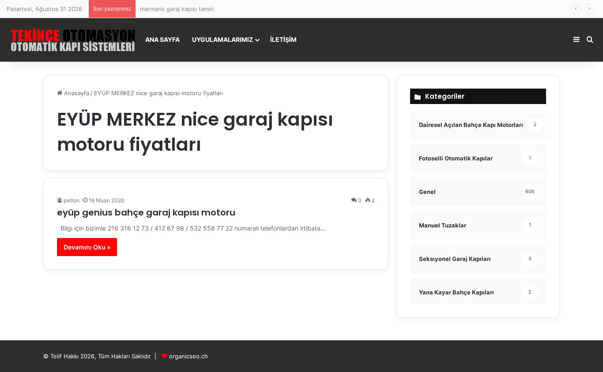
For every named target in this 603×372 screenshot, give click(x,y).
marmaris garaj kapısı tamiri (177, 8)
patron (71, 200)
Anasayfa (75, 93)
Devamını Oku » (87, 247)
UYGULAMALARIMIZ (222, 39)
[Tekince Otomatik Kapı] (73, 39)
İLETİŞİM (283, 39)
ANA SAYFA (162, 39)
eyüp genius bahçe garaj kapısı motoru (146, 212)
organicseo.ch (188, 356)
